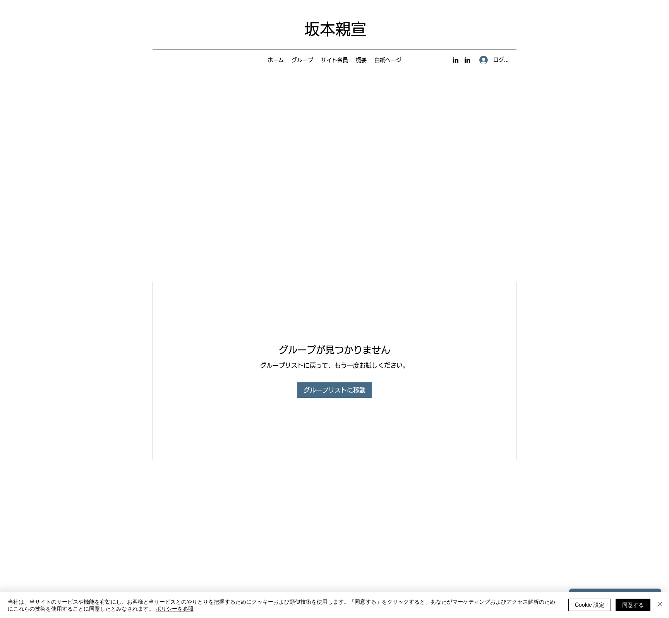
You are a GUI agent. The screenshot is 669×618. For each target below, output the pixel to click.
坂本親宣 (335, 29)
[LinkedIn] (456, 60)
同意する (633, 604)
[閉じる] (659, 605)
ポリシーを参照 (175, 608)
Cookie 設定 (589, 604)
